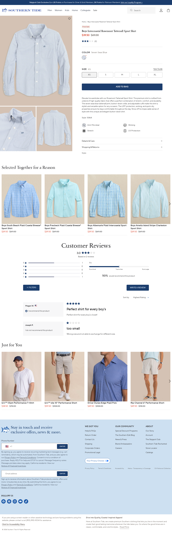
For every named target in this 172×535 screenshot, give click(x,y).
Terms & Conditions (28, 457)
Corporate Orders (92, 448)
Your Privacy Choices (95, 461)
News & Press (121, 439)
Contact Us (89, 439)
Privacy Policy (10, 457)
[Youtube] (20, 501)
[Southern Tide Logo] (21, 10)
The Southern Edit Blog (125, 435)
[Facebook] (3, 501)
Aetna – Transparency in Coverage (139, 468)
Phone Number (7, 441)
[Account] (161, 10)
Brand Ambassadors (123, 444)
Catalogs (149, 452)
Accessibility (119, 468)
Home (84, 22)
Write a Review (139, 288)
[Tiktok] (26, 501)
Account (149, 435)
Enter (62, 446)
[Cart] (168, 10)
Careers (118, 448)
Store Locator (151, 448)
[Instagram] (15, 501)
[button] (69, 18)
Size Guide (157, 69)
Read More (124, 527)
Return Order (90, 435)
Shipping (88, 444)
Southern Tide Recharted (156, 444)
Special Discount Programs (126, 431)
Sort (125, 297)
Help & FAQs (90, 431)
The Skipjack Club (153, 439)
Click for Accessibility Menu (13, 524)
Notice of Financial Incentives (13, 487)
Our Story (150, 431)
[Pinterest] (9, 501)
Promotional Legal (92, 452)
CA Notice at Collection (163, 468)
